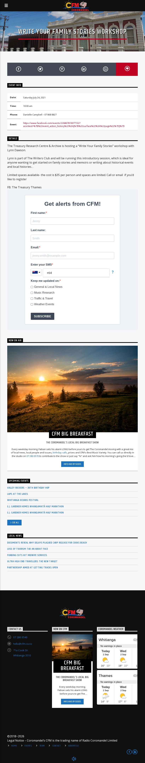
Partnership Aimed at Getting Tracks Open (32, 567)
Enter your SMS (41, 264)
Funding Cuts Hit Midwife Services (27, 555)
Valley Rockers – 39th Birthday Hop (28, 487)
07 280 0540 (20, 637)
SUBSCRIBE (42, 316)
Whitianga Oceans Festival (23, 500)
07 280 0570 (33, 456)
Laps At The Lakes (17, 494)
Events (28, 746)
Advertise (73, 746)
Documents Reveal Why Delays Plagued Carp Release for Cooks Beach (47, 542)
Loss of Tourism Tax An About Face (27, 549)
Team (42, 746)
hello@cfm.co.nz (22, 643)
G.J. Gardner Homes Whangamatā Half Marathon (35, 506)
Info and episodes (72, 464)
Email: (35, 247)
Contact (56, 746)
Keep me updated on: (45, 280)
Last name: (38, 230)
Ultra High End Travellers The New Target (32, 561)
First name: (38, 212)
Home (14, 746)
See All (15, 522)
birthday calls (60, 452)
